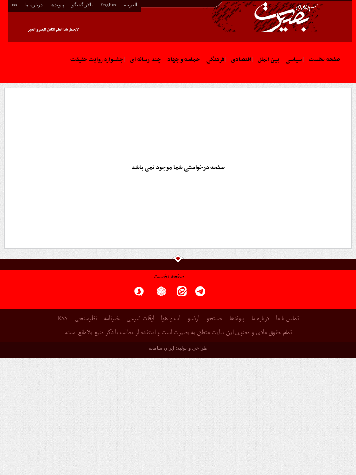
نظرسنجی (86, 319)
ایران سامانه (161, 348)
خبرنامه (112, 319)
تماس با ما (287, 319)
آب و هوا (170, 319)
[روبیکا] (161, 294)
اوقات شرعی (140, 319)
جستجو (214, 319)
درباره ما (34, 4)
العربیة (130, 4)
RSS (62, 318)
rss (14, 4)
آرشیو (193, 319)
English (108, 4)
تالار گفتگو (82, 4)
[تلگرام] (200, 294)
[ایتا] (182, 294)
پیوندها (57, 4)
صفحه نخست (168, 277)
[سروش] (139, 294)
